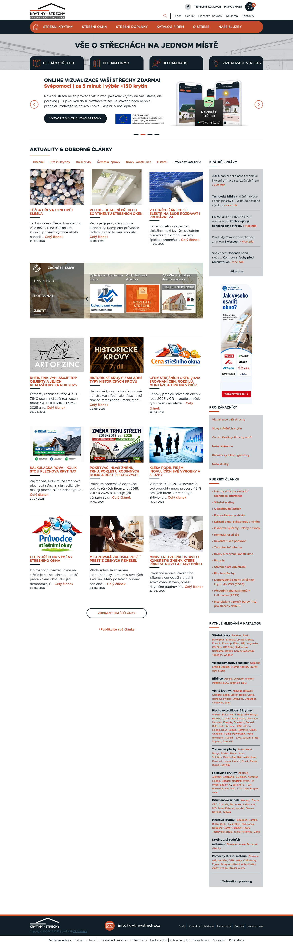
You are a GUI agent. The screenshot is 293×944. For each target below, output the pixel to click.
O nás (177, 16)
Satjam (225, 765)
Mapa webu (224, 926)
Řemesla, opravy (108, 162)
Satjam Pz (239, 785)
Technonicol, (237, 804)
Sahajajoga (218, 940)
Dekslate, (238, 679)
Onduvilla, (218, 702)
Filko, (236, 643)
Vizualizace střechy (242, 63)
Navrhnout (45, 281)
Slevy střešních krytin (227, 428)
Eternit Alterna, (240, 667)
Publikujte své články (117, 629)
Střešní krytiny (58, 26)
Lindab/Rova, (220, 730)
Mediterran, (241, 647)
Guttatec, (250, 804)
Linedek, (226, 781)
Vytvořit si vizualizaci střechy (75, 118)
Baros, (255, 800)
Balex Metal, (229, 714)
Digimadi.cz (80, 931)
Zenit (227, 702)
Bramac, (231, 640)
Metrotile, (243, 730)
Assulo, (228, 679)
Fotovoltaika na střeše (229, 515)
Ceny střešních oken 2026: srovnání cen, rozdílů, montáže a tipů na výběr (174, 381)
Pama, (227, 828)
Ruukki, (229, 738)
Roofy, (247, 828)
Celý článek (54, 237)
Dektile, (241, 718)
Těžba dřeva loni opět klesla (51, 212)
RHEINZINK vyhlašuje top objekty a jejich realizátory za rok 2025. (54, 381)
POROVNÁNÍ (233, 6)
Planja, (227, 734)
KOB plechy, (244, 726)
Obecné (38, 162)
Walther (228, 655)
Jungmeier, (252, 643)
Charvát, (224, 804)
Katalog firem (170, 26)
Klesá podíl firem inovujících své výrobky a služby (174, 471)
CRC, (215, 804)
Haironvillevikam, (222, 699)
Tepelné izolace (159, 940)
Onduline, (238, 699)
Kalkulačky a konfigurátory (230, 455)
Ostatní (162, 162)
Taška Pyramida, (243, 832)
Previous (88, 301)
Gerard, (250, 722)
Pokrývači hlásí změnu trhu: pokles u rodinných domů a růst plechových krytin (114, 471)
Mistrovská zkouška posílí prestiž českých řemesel (115, 559)
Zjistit (40, 310)
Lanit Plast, (234, 824)
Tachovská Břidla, (222, 832)
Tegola (227, 812)
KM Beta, (228, 647)
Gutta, (251, 695)
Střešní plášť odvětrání (230, 567)
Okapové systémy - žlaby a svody (237, 528)
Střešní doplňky (132, 26)
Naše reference (222, 446)
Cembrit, (255, 663)
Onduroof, (251, 699)
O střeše (201, 26)
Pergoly (219, 560)
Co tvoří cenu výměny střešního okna (51, 559)
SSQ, (226, 683)
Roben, (229, 651)
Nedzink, (237, 781)
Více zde (237, 271)
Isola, (221, 726)
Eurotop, (227, 643)
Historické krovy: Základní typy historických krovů (116, 379)
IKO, (214, 808)
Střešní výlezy (237, 868)
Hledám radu (175, 63)
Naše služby (230, 26)
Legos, (233, 730)
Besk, (246, 635)
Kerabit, (240, 808)
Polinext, (237, 828)
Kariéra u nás (255, 926)
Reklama (232, 16)
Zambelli (227, 741)
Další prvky (83, 162)
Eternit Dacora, (221, 667)
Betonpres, (218, 640)
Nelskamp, (218, 651)
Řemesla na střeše (226, 534)
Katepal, (230, 808)
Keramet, (230, 726)
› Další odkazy (236, 940)
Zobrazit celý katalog (237, 881)
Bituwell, (248, 691)
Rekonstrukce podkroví (230, 541)
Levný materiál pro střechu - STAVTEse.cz (122, 940)
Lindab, (236, 761)
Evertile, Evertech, (234, 722)
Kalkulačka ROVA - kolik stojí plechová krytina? (53, 469)
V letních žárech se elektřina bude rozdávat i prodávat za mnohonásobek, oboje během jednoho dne (174, 214)
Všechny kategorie (188, 162)
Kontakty (248, 16)
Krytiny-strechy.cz (84, 940)
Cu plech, (241, 777)
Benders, (237, 635)
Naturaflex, (248, 824)
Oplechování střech (227, 509)
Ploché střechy (224, 573)
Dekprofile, (229, 757)
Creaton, (241, 640)
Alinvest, (237, 691)
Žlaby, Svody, (220, 868)
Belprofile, (229, 777)
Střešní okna (94, 26)
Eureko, (253, 820)
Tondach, (217, 655)
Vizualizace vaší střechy (228, 419)
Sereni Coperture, (244, 651)
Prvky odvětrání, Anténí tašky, (238, 864)
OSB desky (235, 860)
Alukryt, (216, 714)
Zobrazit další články (116, 613)
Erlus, (250, 640)
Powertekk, (239, 734)
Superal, (217, 741)
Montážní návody (210, 16)
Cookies (239, 926)
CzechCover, (228, 718)
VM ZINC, (230, 788)
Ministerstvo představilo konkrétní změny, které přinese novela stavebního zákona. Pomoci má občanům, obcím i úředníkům (175, 561)
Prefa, (249, 734)
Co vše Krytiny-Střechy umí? (232, 437)
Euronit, (216, 643)
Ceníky (190, 16)
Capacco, (242, 820)
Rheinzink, (218, 738)
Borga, (254, 714)
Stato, (255, 738)
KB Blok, (217, 647)
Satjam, (246, 738)
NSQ (244, 683)
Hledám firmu (116, 63)
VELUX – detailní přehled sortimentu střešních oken (116, 212)
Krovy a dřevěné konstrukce (233, 554)
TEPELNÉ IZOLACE (207, 6)
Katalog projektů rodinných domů (190, 940)
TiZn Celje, (243, 788)
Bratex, (216, 718)
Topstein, (235, 683)
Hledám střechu (58, 63)
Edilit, (226, 695)
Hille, (215, 726)
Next (200, 301)
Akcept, (245, 800)
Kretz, (223, 824)
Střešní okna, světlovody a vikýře (237, 522)
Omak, (253, 730)
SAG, (239, 738)
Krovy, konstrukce (138, 162)
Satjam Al (225, 785)
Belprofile (243, 714)
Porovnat (43, 296)
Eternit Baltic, (238, 695)
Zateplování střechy (228, 547)
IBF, (242, 643)
